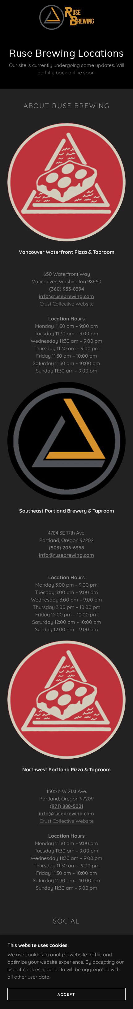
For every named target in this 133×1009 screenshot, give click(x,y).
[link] (66, 17)
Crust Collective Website (67, 304)
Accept (66, 994)
